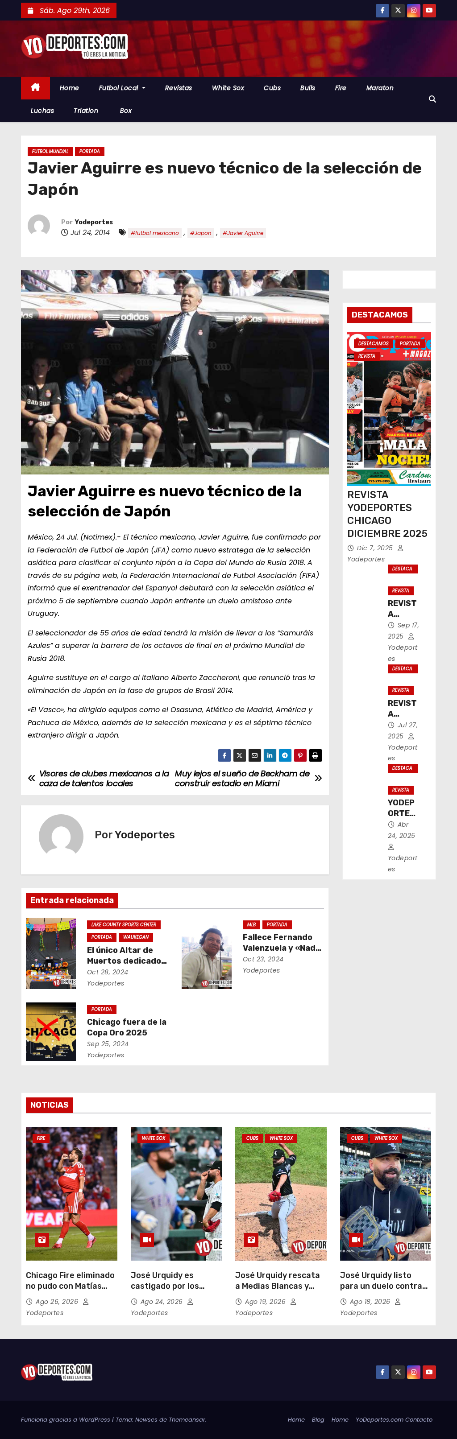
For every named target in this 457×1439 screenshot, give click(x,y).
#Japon (201, 233)
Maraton (380, 87)
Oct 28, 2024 (108, 972)
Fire (341, 87)
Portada (89, 151)
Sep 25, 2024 (108, 1043)
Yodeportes (94, 222)
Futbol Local (120, 87)
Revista (366, 356)
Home (69, 87)
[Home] (35, 88)
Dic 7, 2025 (376, 548)
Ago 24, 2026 (163, 1301)
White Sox (228, 87)
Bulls (308, 87)
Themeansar (187, 1419)
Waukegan (136, 937)
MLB (251, 924)
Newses (146, 1419)
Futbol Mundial (50, 151)
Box (125, 110)
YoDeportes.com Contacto (394, 1419)
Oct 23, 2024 (263, 959)
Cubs (272, 87)
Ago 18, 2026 (371, 1301)
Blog (318, 1419)
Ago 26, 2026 (58, 1301)
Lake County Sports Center (123, 924)
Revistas (178, 87)
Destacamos (373, 343)
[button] (432, 99)
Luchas (42, 110)
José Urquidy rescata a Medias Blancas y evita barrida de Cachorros (277, 1291)
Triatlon (86, 110)
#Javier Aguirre (243, 233)
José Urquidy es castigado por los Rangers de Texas (165, 1286)
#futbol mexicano (155, 233)
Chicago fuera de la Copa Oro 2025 (126, 1027)
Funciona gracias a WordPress (66, 1419)
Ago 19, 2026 (266, 1301)
